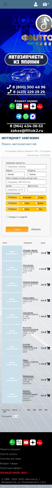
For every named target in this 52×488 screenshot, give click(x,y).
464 (40, 410)
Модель (31, 170)
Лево (27, 203)
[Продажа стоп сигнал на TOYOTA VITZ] (12, 269)
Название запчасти (15, 162)
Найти (17, 229)
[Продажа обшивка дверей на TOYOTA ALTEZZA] (12, 253)
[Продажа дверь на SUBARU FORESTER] (12, 364)
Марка (9, 170)
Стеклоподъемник (30, 283)
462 (28, 410)
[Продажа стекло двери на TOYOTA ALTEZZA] (12, 300)
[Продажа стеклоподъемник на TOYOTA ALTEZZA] (12, 284)
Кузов (9, 185)
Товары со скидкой (17, 217)
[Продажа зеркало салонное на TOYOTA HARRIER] (12, 395)
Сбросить (36, 229)
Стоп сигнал (28, 266)
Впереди (27, 197)
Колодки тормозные (30, 346)
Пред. (14, 410)
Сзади (40, 197)
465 (46, 410)
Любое (13, 197)
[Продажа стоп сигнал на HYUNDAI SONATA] (12, 316)
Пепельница (28, 377)
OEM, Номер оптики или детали (21, 178)
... (23, 410)
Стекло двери (30, 299)
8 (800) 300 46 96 (28, 87)
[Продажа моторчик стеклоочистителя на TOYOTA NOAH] (12, 332)
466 (4, 411)
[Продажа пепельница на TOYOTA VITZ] (12, 379)
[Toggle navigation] (5, 4)
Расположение (13, 193)
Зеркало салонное (30, 393)
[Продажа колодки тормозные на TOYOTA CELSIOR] (12, 348)
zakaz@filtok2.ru (26, 130)
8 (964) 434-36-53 (26, 126)
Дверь (30, 361)
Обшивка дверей (30, 251)
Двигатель (33, 185)
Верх (27, 209)
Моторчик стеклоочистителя (30, 329)
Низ (40, 209)
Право (40, 203)
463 (34, 410)
